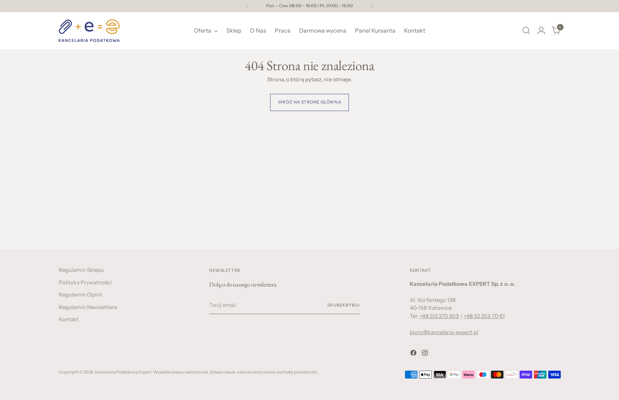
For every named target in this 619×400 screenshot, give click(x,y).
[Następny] (372, 6)
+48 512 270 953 (439, 316)
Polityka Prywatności (85, 282)
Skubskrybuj (343, 305)
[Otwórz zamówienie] (526, 30)
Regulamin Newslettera (88, 307)
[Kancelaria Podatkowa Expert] (89, 30)
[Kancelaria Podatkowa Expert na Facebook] (414, 354)
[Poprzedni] (247, 6)
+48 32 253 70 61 (484, 316)
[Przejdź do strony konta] (541, 30)
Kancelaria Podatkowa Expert (123, 372)
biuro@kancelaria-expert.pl (444, 332)
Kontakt (69, 319)
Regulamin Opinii (80, 294)
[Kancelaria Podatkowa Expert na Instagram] (425, 354)
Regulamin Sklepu (81, 269)
